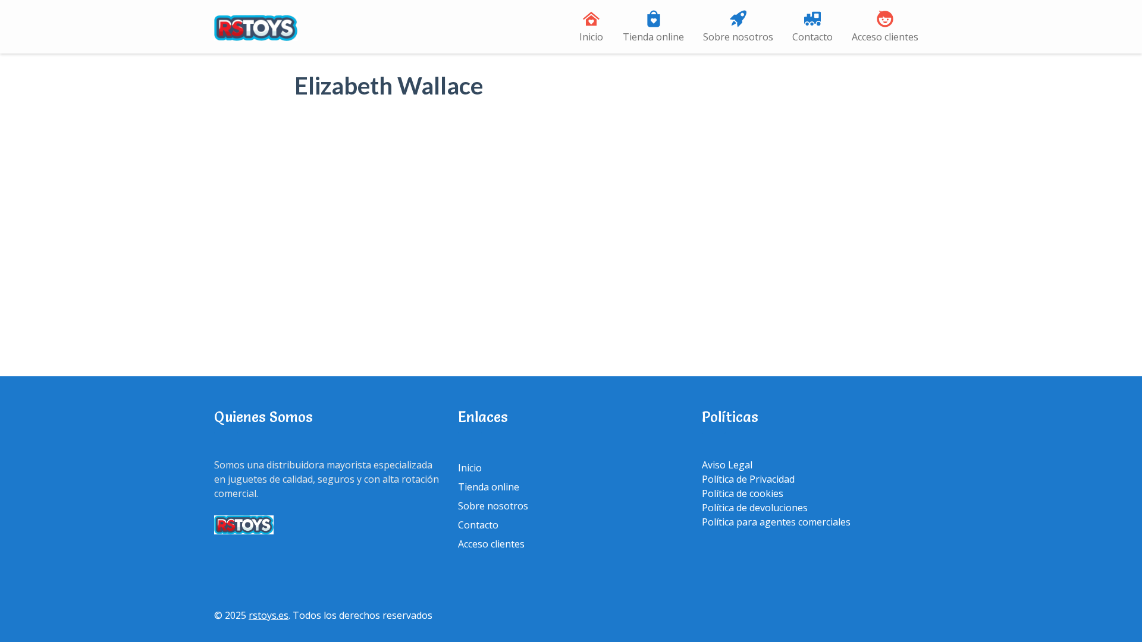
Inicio (591, 36)
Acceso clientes (885, 36)
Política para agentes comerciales (776, 521)
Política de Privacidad (748, 479)
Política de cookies (742, 493)
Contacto (812, 36)
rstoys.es (268, 615)
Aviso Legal (727, 464)
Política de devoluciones (755, 507)
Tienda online (653, 36)
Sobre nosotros (738, 36)
